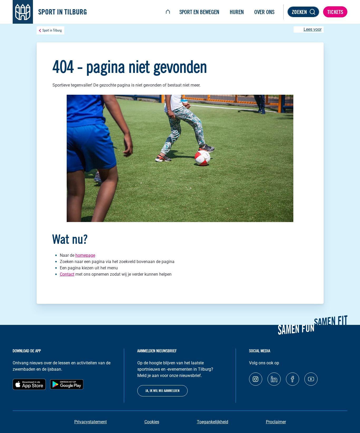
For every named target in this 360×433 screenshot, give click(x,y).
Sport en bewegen (199, 12)
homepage (85, 255)
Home (168, 11)
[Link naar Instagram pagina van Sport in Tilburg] (255, 379)
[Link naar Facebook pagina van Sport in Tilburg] (292, 379)
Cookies (151, 421)
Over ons (264, 12)
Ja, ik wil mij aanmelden (162, 391)
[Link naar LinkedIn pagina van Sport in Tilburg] (274, 379)
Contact (67, 274)
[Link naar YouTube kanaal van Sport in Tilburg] (311, 379)
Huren (237, 12)
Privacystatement (90, 421)
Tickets (335, 12)
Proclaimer (276, 421)
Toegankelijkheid (212, 421)
